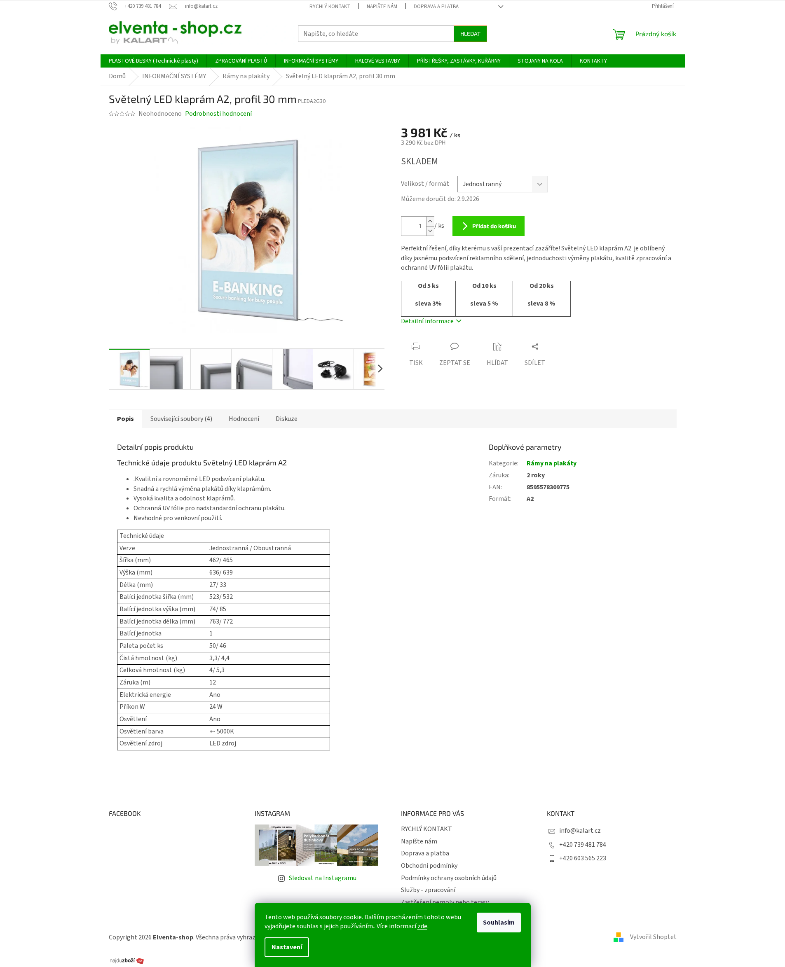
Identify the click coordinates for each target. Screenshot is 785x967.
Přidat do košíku (494, 225)
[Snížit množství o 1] (430, 231)
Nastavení (287, 947)
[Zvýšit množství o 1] (430, 221)
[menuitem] (153, 61)
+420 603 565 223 (582, 858)
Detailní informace (427, 321)
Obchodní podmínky (429, 865)
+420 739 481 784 (582, 844)
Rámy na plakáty (551, 463)
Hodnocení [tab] (244, 418)
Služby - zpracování (428, 890)
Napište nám (382, 6)
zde (422, 926)
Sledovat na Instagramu (322, 878)
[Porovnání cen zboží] (127, 960)
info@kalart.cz (580, 830)
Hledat (470, 33)
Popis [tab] (125, 418)
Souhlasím (499, 922)
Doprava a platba (436, 6)
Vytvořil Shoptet (653, 936)
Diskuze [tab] (287, 418)
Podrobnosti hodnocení (218, 113)
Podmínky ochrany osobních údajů (449, 878)
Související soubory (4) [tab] (181, 418)
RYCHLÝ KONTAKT (329, 6)
